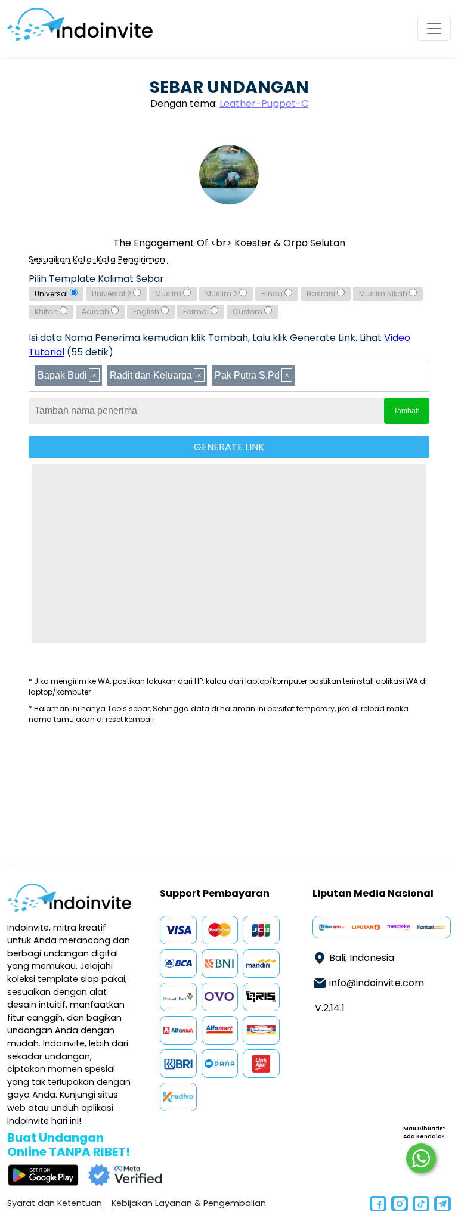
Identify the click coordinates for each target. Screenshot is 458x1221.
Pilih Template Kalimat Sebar (96, 279)
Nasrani (322, 294)
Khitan (47, 311)
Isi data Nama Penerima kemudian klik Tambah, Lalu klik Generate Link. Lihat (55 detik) (219, 345)
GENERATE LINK (229, 447)
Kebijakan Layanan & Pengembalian (189, 1203)
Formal (197, 311)
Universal (52, 294)
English (147, 311)
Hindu (272, 294)
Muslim (169, 294)
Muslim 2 (222, 294)
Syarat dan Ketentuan (54, 1203)
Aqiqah (96, 311)
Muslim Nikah (384, 294)
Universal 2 (112, 294)
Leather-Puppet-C (263, 103)
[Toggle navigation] (434, 29)
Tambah (407, 411)
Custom (248, 311)
